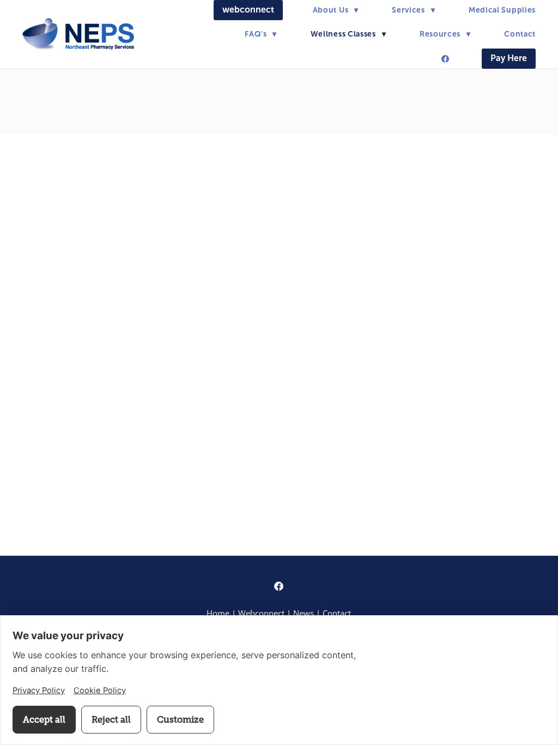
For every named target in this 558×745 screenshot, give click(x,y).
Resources (445, 33)
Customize (180, 719)
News (303, 613)
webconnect (248, 9)
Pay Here (508, 58)
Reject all (111, 719)
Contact (520, 33)
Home (218, 613)
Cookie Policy (100, 690)
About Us (336, 9)
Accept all (44, 719)
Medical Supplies (502, 9)
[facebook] (445, 58)
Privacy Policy (39, 690)
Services (413, 9)
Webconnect (262, 613)
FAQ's (261, 33)
